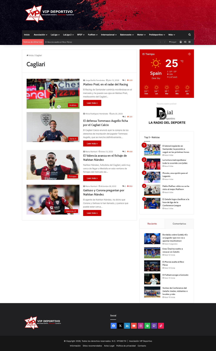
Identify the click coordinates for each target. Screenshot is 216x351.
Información (75, 346)
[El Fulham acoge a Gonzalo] (152, 278)
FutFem (91, 34)
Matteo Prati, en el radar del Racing (105, 84)
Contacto (142, 346)
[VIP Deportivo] (49, 14)
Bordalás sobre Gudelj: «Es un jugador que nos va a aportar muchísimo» (175, 237)
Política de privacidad (126, 346)
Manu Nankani (91, 151)
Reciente (152, 223)
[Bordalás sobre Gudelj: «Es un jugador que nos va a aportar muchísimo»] (152, 238)
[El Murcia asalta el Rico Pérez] (152, 265)
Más (171, 34)
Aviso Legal (109, 346)
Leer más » (92, 103)
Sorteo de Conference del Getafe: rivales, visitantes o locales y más (175, 291)
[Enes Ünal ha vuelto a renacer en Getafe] (152, 252)
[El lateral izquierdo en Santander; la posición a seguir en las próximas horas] (152, 149)
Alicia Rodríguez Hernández (96, 114)
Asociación (39, 34)
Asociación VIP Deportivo (140, 341)
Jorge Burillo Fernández (95, 80)
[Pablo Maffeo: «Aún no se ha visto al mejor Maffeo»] (152, 190)
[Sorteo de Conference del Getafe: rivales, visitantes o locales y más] (152, 292)
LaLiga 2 (67, 34)
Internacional (107, 34)
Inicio (27, 34)
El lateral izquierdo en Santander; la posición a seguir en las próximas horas (176, 149)
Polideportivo (156, 34)
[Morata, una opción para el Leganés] (152, 177)
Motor (140, 34)
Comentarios (179, 223)
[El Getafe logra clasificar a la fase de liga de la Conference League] (152, 203)
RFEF (79, 34)
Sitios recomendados (92, 346)
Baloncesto (126, 34)
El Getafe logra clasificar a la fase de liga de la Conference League (176, 202)
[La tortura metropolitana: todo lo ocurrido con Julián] (152, 164)
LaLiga (54, 34)
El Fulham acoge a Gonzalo (57, 44)
